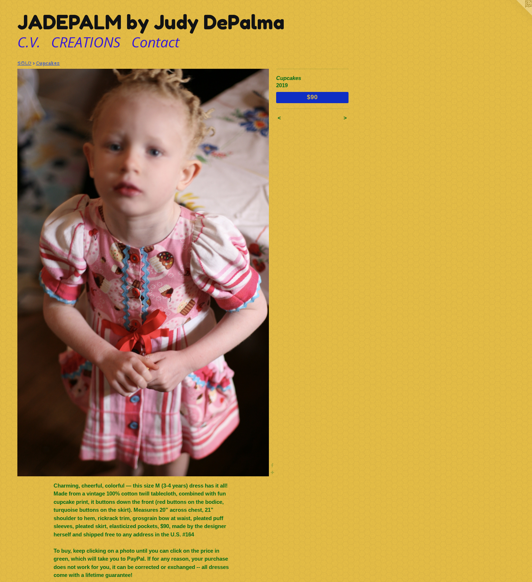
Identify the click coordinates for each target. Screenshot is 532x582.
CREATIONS (86, 41)
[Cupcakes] (143, 272)
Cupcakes (48, 63)
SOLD (24, 63)
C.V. (29, 41)
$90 (312, 97)
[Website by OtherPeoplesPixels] (517, 14)
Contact (155, 41)
